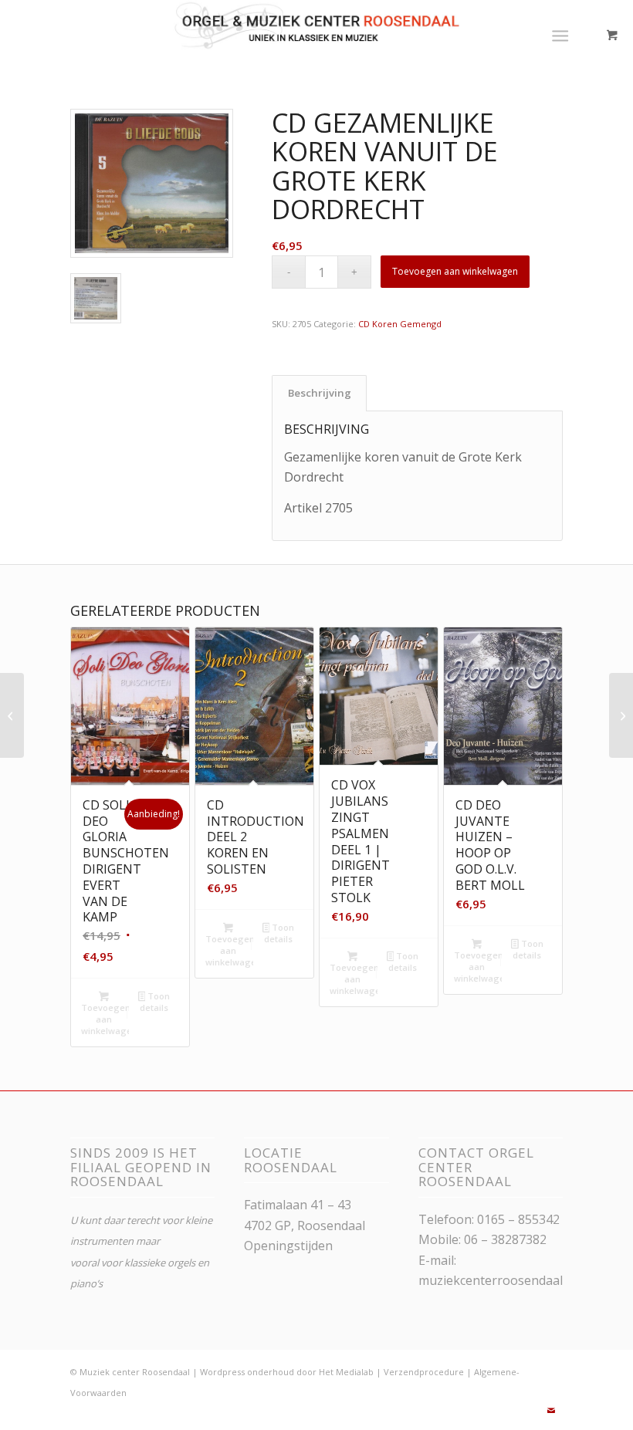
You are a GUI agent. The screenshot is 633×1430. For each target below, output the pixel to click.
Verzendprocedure (424, 1372)
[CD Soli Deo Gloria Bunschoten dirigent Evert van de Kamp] (621, 715)
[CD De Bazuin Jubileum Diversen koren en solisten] (12, 715)
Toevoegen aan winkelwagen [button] (105, 1019)
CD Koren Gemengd (400, 324)
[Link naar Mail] (551, 1410)
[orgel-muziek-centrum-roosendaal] (316, 34)
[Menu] (560, 35)
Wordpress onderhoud (247, 1372)
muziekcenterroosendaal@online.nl (520, 1280)
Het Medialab (346, 1372)
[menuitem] (563, 35)
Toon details (155, 1001)
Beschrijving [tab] (319, 393)
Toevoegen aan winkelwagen (455, 271)
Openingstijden (288, 1245)
